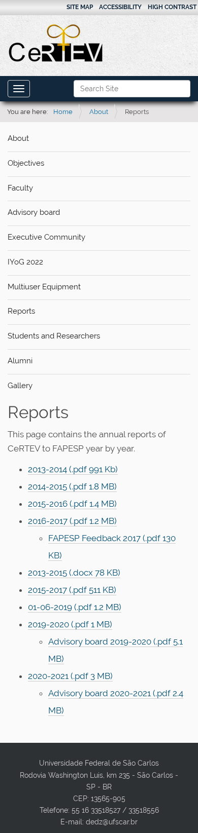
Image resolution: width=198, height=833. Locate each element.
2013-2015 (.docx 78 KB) (74, 572)
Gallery (20, 385)
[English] (56, 43)
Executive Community (46, 237)
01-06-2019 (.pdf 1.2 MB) (74, 607)
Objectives (26, 163)
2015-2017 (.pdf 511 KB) (72, 590)
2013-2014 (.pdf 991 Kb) (73, 469)
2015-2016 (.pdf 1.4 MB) (72, 504)
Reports (21, 311)
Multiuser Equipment (44, 286)
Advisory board (34, 212)
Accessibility (120, 7)
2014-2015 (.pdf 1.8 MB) (72, 486)
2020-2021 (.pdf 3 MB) (70, 676)
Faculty (20, 188)
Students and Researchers (54, 335)
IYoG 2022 (25, 262)
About (98, 112)
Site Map (80, 7)
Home (63, 112)
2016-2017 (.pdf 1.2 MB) (72, 521)
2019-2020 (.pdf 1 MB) (70, 624)
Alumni (20, 360)
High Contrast (172, 7)
